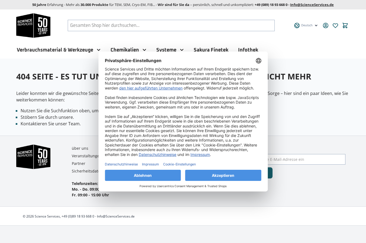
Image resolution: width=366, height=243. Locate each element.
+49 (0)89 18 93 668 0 (77, 216)
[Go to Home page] (33, 25)
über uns (80, 148)
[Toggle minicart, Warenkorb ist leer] (345, 25)
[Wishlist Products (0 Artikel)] (335, 25)
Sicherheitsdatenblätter (93, 171)
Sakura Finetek (211, 50)
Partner (78, 163)
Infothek (248, 50)
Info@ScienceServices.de (312, 4)
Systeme (166, 50)
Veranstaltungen (87, 155)
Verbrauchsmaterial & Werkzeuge (55, 50)
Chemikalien (125, 50)
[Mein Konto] (325, 25)
